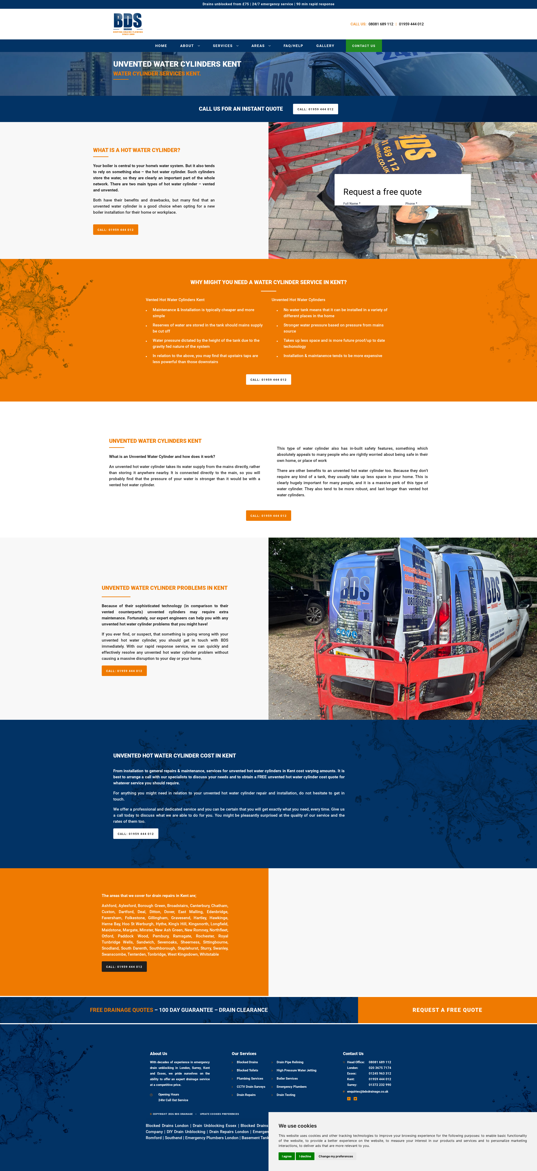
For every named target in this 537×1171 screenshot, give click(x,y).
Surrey (351, 1085)
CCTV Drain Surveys (251, 1087)
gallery (325, 46)
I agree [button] (287, 1156)
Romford (154, 1137)
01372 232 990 (380, 1085)
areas (258, 46)
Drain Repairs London (229, 1131)
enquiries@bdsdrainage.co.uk (367, 1091)
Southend (173, 1137)
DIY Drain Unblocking (186, 1131)
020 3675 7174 (380, 1068)
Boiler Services (287, 1078)
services (223, 46)
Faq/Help (293, 46)
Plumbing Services (250, 1078)
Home (161, 46)
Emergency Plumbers (292, 1087)
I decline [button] (305, 1156)
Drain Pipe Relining (290, 1062)
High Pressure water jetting (297, 1070)
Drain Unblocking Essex (214, 1125)
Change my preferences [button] (336, 1156)
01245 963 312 (380, 1073)
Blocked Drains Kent (259, 1125)
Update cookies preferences (219, 1114)
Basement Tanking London (265, 1137)
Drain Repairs (246, 1095)
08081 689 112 (381, 24)
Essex (351, 1073)
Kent (350, 1079)
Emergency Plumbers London (212, 1137)
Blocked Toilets (247, 1070)
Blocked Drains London (167, 1125)
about (187, 46)
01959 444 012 (411, 24)
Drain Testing (286, 1095)
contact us (363, 46)
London (352, 1068)
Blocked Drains (247, 1062)
